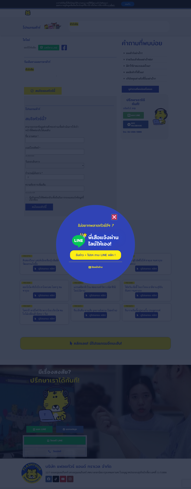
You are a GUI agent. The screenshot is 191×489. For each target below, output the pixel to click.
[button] (114, 217)
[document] (95, 244)
